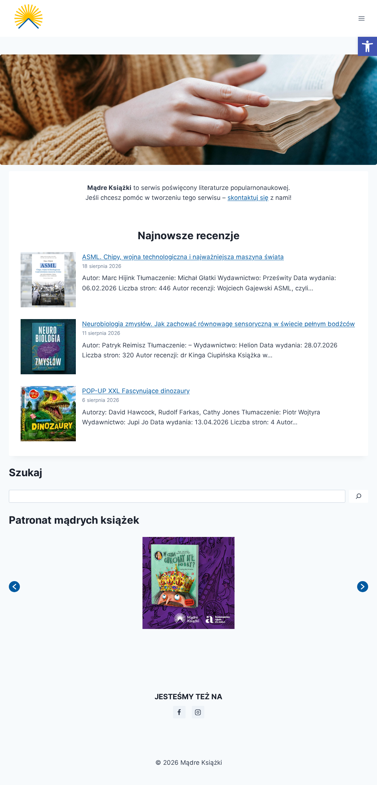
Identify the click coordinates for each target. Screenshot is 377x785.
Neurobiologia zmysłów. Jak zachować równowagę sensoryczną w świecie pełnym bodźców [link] (218, 324)
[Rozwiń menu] (361, 18)
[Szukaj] (358, 496)
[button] (14, 586)
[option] (195, 583)
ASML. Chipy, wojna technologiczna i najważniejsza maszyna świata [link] (183, 257)
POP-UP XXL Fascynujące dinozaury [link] (136, 391)
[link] (367, 46)
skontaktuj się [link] (248, 197)
